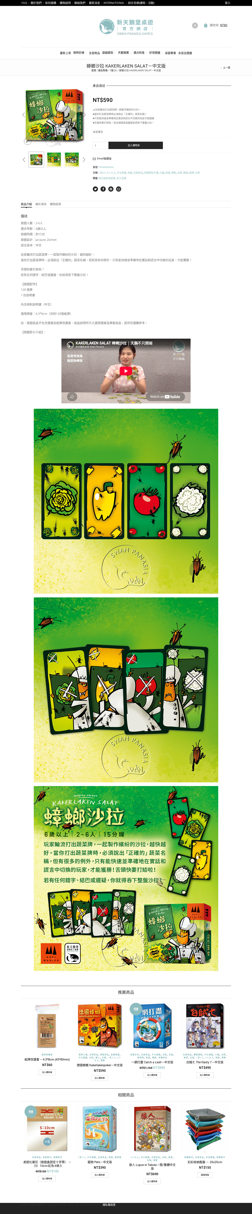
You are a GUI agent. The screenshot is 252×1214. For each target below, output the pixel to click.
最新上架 (65, 53)
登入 (227, 3)
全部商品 (94, 53)
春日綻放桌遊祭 (107, 178)
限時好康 (78, 52)
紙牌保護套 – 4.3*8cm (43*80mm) (47, 1059)
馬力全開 (121, 178)
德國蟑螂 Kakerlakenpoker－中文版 (100, 1065)
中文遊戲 (121, 172)
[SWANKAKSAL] (36, 159)
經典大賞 (83, 1054)
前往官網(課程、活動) (141, 3)
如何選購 (50, 3)
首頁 (93, 70)
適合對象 (139, 52)
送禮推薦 (115, 1054)
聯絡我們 (79, 3)
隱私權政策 (109, 1204)
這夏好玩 (134, 1054)
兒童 (129, 172)
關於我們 (36, 3)
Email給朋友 (104, 158)
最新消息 (94, 3)
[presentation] (23, 114)
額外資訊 (40, 204)
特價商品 (162, 1057)
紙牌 (191, 172)
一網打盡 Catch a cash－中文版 (152, 1062)
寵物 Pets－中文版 (100, 1162)
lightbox (27, 141)
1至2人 (113, 70)
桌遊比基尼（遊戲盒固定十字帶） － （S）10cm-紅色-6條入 (47, 1164)
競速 (185, 172)
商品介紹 (26, 204)
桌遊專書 (170, 53)
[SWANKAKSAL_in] (54, 159)
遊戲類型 (107, 52)
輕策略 (140, 1057)
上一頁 (226, 67)
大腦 (162, 172)
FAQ (24, 3)
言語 (197, 172)
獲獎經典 (198, 1054)
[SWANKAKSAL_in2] (72, 159)
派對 (179, 172)
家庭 (167, 172)
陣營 (155, 1160)
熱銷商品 (104, 1054)
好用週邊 (154, 52)
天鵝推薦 (123, 52)
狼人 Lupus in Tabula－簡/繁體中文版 (152, 1166)
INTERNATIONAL (114, 3)
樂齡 (173, 172)
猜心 (98, 1057)
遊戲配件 (57, 1157)
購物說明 (65, 3)
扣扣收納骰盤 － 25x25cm (205, 1162)
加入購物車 (134, 145)
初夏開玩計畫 (151, 172)
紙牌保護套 (47, 1054)
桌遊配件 (47, 1157)
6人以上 (111, 172)
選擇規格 (205, 1174)
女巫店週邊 (185, 53)
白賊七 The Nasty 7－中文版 (204, 1062)
